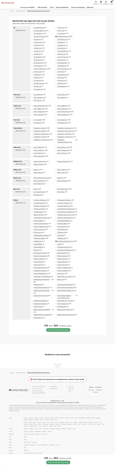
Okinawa (11, 453)
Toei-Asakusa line (62, 119)
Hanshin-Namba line (63, 270)
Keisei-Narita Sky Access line (42, 177)
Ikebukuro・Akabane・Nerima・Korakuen (54, 418)
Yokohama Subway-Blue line (65, 241)
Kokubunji (26, 426)
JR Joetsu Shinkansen (63, 203)
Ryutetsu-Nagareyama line (41, 226)
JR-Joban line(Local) (39, 36)
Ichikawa (26, 431)
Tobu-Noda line (61, 97)
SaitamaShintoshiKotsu (63, 220)
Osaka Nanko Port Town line (65, 300)
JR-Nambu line (38, 42)
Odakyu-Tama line (39, 164)
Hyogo (10, 445)
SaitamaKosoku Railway (40, 300)
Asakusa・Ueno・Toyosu (51, 419)
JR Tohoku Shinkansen (40, 200)
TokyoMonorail (61, 232)
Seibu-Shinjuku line (39, 150)
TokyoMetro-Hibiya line (40, 131)
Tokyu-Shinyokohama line (41, 105)
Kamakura (44, 434)
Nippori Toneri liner (39, 214)
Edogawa (52, 424)
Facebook (91, 390)
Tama (39, 426)
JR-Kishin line (37, 86)
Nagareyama (38, 431)
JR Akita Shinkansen (39, 203)
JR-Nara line (60, 77)
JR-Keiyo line (37, 39)
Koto (57, 422)
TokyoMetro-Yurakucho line (65, 136)
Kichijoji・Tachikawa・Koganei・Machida (33, 418)
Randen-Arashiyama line (40, 256)
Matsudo (44, 431)
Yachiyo (49, 431)
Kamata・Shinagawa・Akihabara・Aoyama (34, 419)
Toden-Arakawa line (62, 303)
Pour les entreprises (78, 7)
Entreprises (71, 388)
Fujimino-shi (64, 428)
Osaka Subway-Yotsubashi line (65, 287)
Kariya (25, 436)
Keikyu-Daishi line (38, 172)
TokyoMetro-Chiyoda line (64, 134)
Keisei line (60, 177)
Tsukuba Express (38, 212)
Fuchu (79, 424)
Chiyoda (26, 422)
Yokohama (26, 434)
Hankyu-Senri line (62, 264)
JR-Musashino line (62, 39)
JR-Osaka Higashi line (40, 30)
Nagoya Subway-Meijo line (64, 309)
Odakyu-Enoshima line (40, 161)
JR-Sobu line (37, 51)
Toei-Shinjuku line (62, 122)
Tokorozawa (45, 428)
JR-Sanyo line (61, 80)
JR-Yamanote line (38, 63)
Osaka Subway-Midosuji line (65, 284)
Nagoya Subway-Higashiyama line (42, 311)
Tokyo (10, 418)
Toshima (96, 422)
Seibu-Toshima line (62, 153)
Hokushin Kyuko (38, 306)
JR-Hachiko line (38, 89)
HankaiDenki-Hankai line (40, 270)
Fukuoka (11, 450)
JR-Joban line (61, 33)
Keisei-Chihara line (39, 183)
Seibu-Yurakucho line (40, 156)
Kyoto (10, 439)
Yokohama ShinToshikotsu (41, 223)
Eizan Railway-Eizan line (64, 247)
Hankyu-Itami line (38, 261)
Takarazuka (26, 445)
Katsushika (45, 424)
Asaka (74, 428)
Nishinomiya (52, 445)
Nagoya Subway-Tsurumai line (42, 314)
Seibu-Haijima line (39, 147)
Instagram (99, 390)
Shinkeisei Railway (62, 223)
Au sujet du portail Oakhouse (39, 386)
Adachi (40, 424)
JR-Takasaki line (61, 65)
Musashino (69, 424)
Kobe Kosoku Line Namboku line (43, 276)
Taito (48, 422)
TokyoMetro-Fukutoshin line (42, 139)
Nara (10, 447)
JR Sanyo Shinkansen (40, 209)
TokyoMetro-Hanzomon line (65, 128)
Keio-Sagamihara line (39, 192)
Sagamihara (38, 434)
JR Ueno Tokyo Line (62, 57)
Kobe (38, 445)
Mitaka (75, 424)
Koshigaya (51, 428)
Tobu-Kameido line (39, 97)
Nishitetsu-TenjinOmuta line (65, 217)
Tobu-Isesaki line (62, 94)
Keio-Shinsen (61, 192)
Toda (36, 428)
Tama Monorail (38, 232)
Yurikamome (60, 235)
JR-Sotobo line (61, 48)
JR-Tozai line (60, 71)
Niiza (40, 428)
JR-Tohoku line (61, 54)
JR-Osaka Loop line (39, 83)
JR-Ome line (37, 45)
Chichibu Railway (38, 247)
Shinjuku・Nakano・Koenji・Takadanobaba (75, 418)
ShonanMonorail (61, 229)
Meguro (67, 422)
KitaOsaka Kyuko (61, 306)
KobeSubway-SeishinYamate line (42, 280)
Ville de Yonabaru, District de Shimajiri (33, 453)
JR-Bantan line (61, 83)
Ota (71, 422)
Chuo (30, 422)
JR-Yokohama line (62, 63)
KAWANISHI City (44, 445)
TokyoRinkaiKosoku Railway (41, 235)
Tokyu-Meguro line (39, 108)
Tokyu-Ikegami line (62, 105)
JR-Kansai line (38, 74)
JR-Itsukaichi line (38, 33)
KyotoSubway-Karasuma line (65, 250)
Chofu (88, 424)
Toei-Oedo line (38, 119)
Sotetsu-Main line (62, 226)
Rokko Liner (60, 279)
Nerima (35, 424)
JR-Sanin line (37, 80)
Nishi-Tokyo (45, 426)
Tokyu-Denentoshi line (63, 111)
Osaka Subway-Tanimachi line (65, 290)
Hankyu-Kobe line (39, 264)
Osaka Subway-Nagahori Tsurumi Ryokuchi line (64, 297)
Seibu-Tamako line (39, 153)
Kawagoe (58, 428)
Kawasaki (32, 434)
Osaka (10, 442)
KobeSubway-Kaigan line (40, 303)
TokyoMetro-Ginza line (40, 128)
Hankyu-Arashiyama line (64, 267)
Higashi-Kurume (33, 426)
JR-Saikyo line (38, 48)
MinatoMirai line (38, 317)
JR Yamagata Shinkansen (64, 200)
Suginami (90, 422)
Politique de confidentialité (38, 393)
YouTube (95, 392)
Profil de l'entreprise (37, 388)
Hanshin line (60, 273)
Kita (100, 422)
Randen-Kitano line (62, 253)
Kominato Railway (38, 220)
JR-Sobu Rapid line (62, 51)
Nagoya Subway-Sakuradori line (66, 314)
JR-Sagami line (61, 45)
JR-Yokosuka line (38, 65)
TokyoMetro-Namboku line (41, 134)
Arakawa (26, 424)
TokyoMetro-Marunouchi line (65, 131)
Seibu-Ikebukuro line (63, 147)
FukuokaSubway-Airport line (42, 217)
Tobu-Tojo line (38, 100)
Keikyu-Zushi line (62, 172)
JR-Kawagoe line (62, 86)
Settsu (29, 442)
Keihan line (37, 250)
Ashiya (57, 445)
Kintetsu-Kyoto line (62, 256)
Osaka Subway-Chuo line (41, 295)
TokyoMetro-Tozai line (40, 136)
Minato (34, 422)
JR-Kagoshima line (39, 27)
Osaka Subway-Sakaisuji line (42, 287)
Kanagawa (11, 434)
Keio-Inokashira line (62, 189)
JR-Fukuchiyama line (63, 68)
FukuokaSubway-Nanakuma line (66, 209)
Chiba (10, 431)
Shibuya (80, 422)
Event (52, 7)
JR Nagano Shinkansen (40, 206)
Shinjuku (39, 422)
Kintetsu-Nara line (62, 258)
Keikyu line (37, 169)
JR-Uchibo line (61, 60)
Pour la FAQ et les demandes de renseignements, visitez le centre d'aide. (59, 379)
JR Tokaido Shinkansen (63, 206)
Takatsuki (34, 442)
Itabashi (31, 424)
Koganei (99, 424)
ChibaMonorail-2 (38, 241)
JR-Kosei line (37, 77)
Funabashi (31, 431)
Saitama (11, 428)
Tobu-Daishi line (38, 94)
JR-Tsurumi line (38, 60)
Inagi (59, 426)
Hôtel (69, 390)
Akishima (84, 424)
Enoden (59, 244)
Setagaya (75, 422)
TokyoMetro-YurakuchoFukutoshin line (64, 141)
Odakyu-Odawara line (63, 161)
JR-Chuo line (61, 27)
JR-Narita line (61, 42)
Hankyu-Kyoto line (62, 261)
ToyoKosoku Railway (39, 238)
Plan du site (71, 386)
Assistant (95, 4)
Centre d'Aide (53, 386)
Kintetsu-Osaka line (39, 258)
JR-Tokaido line (38, 57)
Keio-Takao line (38, 195)
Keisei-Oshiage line (62, 180)
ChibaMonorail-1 (61, 238)
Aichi (10, 436)
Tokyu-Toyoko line (39, 114)
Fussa (55, 426)
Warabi (69, 428)
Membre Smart (53, 388)
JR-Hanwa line (38, 71)
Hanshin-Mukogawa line (40, 273)
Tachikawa (63, 424)
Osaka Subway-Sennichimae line (42, 291)
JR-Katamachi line (62, 74)
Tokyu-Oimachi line (62, 108)
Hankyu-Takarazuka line (40, 267)
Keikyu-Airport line (62, 169)
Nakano (85, 422)
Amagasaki (32, 445)
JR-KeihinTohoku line (63, 36)
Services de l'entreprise (37, 390)
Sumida (52, 422)
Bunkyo (44, 422)
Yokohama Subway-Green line (65, 214)
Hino (103, 424)
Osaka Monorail (38, 284)
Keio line (36, 189)
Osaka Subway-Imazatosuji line (66, 212)
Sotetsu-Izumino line (39, 229)
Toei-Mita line (37, 122)
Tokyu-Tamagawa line (63, 114)
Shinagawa (61, 422)
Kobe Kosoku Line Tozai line (65, 276)
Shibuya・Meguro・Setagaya (93, 418)
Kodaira (51, 426)
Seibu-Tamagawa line (63, 150)
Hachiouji (57, 424)
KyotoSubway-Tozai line (40, 253)
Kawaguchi (31, 428)
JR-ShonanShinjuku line (40, 68)
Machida (94, 424)
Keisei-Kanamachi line (40, 180)
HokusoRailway (38, 244)
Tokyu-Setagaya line (39, 111)
